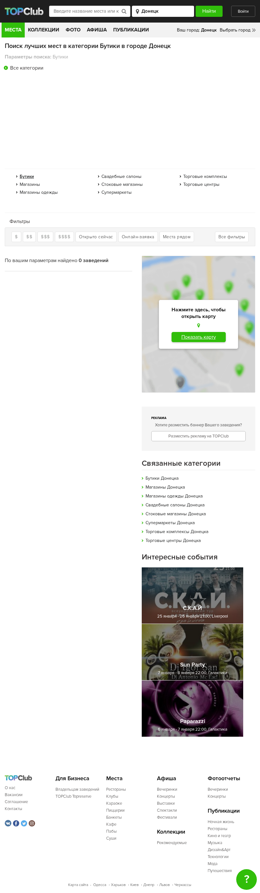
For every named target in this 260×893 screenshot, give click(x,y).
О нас (10, 787)
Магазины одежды (39, 192)
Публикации (131, 30)
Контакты (13, 808)
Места (13, 30)
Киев (134, 885)
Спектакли (167, 810)
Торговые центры (201, 184)
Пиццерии (115, 810)
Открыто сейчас (96, 237)
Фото (73, 30)
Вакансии (14, 794)
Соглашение (16, 801)
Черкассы (182, 885)
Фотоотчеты (224, 778)
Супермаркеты (116, 192)
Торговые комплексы (205, 176)
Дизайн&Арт (219, 849)
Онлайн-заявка (138, 237)
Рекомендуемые (172, 842)
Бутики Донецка (162, 478)
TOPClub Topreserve (73, 796)
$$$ (45, 237)
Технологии (218, 856)
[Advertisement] (130, 121)
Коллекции (43, 30)
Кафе (111, 824)
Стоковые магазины (122, 184)
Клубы (112, 796)
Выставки (166, 803)
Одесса (99, 885)
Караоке (114, 803)
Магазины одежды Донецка (174, 496)
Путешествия (220, 870)
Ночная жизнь (221, 821)
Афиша (97, 30)
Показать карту (198, 337)
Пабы (111, 831)
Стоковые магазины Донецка (176, 514)
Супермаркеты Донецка (170, 522)
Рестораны (116, 789)
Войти (243, 11)
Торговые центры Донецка (173, 540)
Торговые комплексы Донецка (177, 531)
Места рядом (177, 237)
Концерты (166, 796)
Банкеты (114, 817)
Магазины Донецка (165, 487)
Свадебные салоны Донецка (175, 505)
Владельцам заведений (77, 789)
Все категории (26, 68)
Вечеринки (167, 789)
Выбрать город (235, 30)
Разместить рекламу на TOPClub (198, 436)
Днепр (148, 885)
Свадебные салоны (121, 176)
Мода (213, 863)
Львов (164, 885)
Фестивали (167, 817)
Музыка (215, 842)
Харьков (118, 885)
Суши (111, 838)
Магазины (30, 184)
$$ (29, 237)
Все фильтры (231, 237)
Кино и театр (219, 835)
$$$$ (64, 237)
